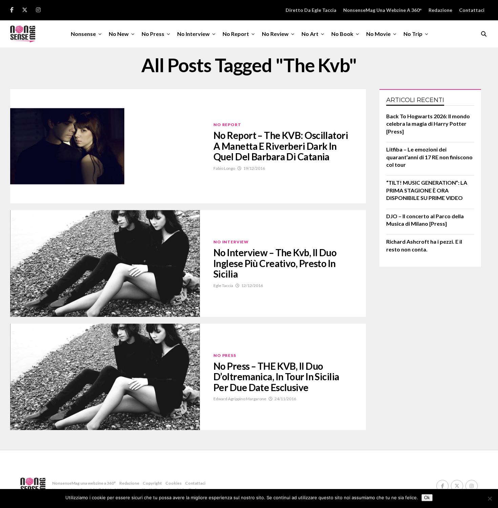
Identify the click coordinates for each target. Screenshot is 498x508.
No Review (275, 34)
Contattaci (471, 10)
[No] (489, 498)
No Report (236, 34)
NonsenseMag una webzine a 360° (382, 10)
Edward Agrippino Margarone (239, 398)
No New (119, 34)
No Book (342, 34)
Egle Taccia (223, 285)
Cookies (173, 483)
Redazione (440, 10)
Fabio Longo (224, 168)
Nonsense (83, 34)
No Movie (378, 34)
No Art (310, 34)
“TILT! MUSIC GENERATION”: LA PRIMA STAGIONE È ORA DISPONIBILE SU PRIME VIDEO (426, 190)
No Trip (412, 34)
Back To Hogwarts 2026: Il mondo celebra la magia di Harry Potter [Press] (428, 124)
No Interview (193, 34)
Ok (427, 497)
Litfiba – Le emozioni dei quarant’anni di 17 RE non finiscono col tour (429, 157)
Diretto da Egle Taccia (311, 10)
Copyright (152, 483)
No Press (153, 34)
